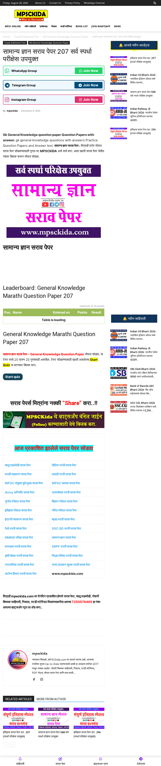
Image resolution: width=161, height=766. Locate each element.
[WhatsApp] (32, 120)
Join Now (90, 71)
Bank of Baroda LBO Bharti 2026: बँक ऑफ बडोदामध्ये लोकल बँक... (142, 390)
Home (6, 36)
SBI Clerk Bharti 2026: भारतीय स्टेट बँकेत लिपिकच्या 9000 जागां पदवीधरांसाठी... (143, 373)
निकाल (54, 26)
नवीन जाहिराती (30, 26)
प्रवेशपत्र (44, 26)
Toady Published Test (26, 36)
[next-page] (12, 744)
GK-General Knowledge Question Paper (65, 36)
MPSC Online (13, 26)
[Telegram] (42, 120)
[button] (155, 2)
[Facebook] (52, 120)
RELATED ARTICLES (18, 699)
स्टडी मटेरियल (66, 26)
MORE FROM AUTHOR (51, 699)
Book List (82, 26)
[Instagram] (43, 679)
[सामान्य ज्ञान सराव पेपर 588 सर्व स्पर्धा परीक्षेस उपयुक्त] (53, 718)
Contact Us (55, 2)
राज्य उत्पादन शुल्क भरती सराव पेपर (71, 565)
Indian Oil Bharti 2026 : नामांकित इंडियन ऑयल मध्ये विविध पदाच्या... (143, 79)
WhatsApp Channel (94, 2)
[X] (61, 120)
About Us (40, 2)
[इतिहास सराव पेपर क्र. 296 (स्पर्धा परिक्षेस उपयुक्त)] (89, 718)
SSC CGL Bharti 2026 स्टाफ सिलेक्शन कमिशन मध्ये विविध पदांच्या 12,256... (143, 406)
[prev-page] (5, 744)
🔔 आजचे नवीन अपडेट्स (134, 45)
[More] (71, 120)
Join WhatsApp (100, 26)
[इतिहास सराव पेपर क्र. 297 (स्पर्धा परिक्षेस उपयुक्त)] (18, 718)
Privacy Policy (72, 2)
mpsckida (12, 110)
